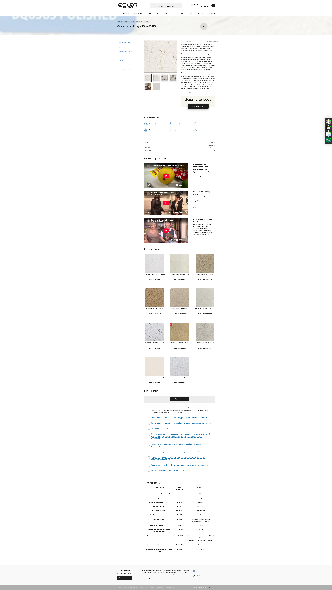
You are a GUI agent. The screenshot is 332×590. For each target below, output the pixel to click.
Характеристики (124, 65)
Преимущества (123, 47)
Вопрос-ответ (123, 60)
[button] (328, 142)
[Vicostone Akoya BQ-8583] (160, 56)
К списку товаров (126, 69)
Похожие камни (123, 56)
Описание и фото (124, 42)
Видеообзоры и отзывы (126, 51)
